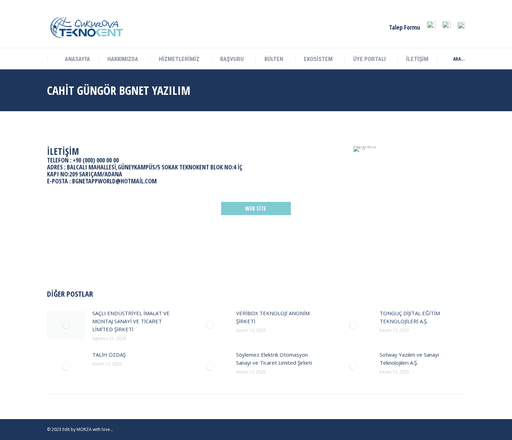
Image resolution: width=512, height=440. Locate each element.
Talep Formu (404, 27)
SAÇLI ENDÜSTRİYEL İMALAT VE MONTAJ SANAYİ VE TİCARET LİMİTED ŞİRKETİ (131, 321)
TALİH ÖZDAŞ (109, 354)
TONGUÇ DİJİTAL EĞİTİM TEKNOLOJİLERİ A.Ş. (410, 317)
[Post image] (66, 325)
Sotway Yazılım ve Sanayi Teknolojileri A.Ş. (409, 358)
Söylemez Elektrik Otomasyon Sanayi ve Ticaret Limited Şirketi (274, 358)
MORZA (84, 429)
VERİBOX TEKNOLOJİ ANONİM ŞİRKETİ (273, 317)
